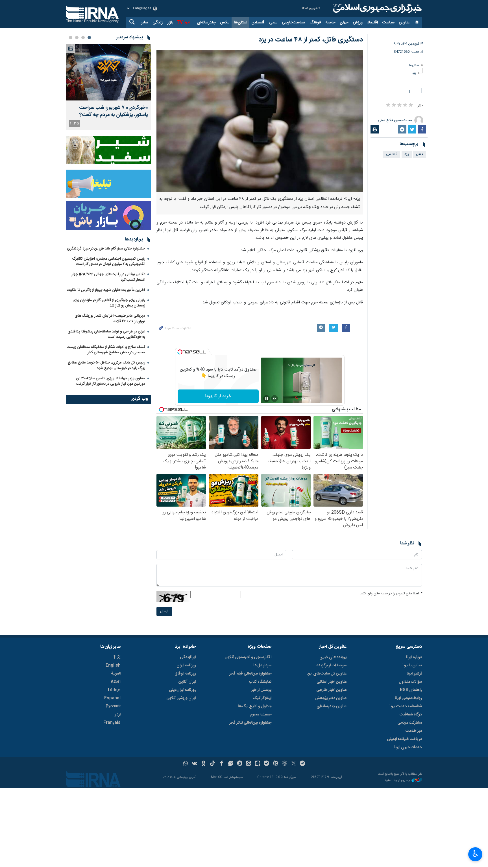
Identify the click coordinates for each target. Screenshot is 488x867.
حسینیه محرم (260, 714)
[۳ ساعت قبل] (108, 72)
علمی (273, 22)
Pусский (113, 706)
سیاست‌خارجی (293, 22)
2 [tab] (83, 37)
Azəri (116, 681)
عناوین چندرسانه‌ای (332, 706)
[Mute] (274, 398)
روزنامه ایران (186, 665)
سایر (144, 22)
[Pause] (266, 398)
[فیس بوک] (221, 764)
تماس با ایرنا (412, 665)
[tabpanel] (108, 87)
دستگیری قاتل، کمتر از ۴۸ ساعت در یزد (310, 39)
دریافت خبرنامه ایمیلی (404, 739)
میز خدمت (414, 731)
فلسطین (258, 22)
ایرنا (377, 8)
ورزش (358, 22)
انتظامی (391, 154)
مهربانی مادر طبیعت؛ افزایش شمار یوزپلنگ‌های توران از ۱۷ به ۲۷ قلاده (110, 318)
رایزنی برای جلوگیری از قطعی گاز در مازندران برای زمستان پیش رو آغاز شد (109, 303)
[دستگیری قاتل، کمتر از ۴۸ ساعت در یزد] (259, 121)
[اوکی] (203, 764)
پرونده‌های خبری (333, 657)
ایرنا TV (183, 22)
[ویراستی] (230, 764)
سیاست (388, 22)
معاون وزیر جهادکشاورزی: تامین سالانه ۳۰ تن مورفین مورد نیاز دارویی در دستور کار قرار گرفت (110, 381)
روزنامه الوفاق (185, 673)
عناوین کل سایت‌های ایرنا (326, 673)
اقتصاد (372, 22)
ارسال (164, 611)
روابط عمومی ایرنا (408, 698)
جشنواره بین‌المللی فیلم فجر (250, 673)
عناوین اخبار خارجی (331, 690)
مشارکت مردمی (409, 722)
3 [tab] (77, 37)
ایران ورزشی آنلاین (181, 698)
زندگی (157, 22)
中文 (117, 657)
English (113, 665)
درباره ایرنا (414, 657)
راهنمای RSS (411, 690)
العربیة (116, 673)
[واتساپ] (185, 764)
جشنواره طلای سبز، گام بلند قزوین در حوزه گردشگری (106, 249)
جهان (344, 22)
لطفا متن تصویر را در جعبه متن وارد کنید (391, 593)
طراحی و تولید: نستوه (398, 780)
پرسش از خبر (261, 690)
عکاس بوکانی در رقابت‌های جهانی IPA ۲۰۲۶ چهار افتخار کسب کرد (108, 277)
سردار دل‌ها (262, 665)
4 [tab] (70, 37)
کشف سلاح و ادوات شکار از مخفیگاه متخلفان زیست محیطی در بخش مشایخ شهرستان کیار (106, 350)
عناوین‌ (404, 22)
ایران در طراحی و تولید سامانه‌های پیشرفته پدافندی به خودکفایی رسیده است (106, 334)
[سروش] (239, 764)
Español (112, 698)
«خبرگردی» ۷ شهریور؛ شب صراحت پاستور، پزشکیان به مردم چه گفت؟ (113, 111)
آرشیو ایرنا (414, 673)
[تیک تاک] (212, 764)
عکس (224, 22)
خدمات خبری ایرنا (408, 747)
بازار (170, 22)
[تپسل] (180, 352)
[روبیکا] (284, 764)
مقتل (419, 154)
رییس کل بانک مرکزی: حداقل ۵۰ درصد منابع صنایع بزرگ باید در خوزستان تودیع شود (106, 365)
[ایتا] (248, 764)
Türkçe (114, 690)
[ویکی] (194, 764)
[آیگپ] (257, 764)
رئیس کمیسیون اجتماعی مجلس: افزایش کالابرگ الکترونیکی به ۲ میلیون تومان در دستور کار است (108, 261)
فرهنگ (315, 22)
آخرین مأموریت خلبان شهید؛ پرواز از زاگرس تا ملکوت (106, 290)
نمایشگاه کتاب (260, 681)
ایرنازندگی (188, 657)
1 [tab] (89, 37)
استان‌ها (240, 22)
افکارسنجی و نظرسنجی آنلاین (248, 657)
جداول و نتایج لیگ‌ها (254, 706)
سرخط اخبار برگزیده (331, 665)
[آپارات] (275, 764)
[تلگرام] (302, 764)
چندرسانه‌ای (206, 22)
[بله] (266, 764)
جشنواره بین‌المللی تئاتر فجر (250, 722)
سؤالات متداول (410, 681)
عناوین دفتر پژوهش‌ (331, 698)
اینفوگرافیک (262, 698)
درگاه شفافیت (411, 714)
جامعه (330, 22)
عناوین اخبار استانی (332, 681)
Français (112, 722)
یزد (414, 73)
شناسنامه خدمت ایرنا (405, 706)
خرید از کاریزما (218, 396)
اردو (117, 714)
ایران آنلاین (187, 681)
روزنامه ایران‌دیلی (182, 690)
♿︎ (475, 854)
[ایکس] (293, 764)
